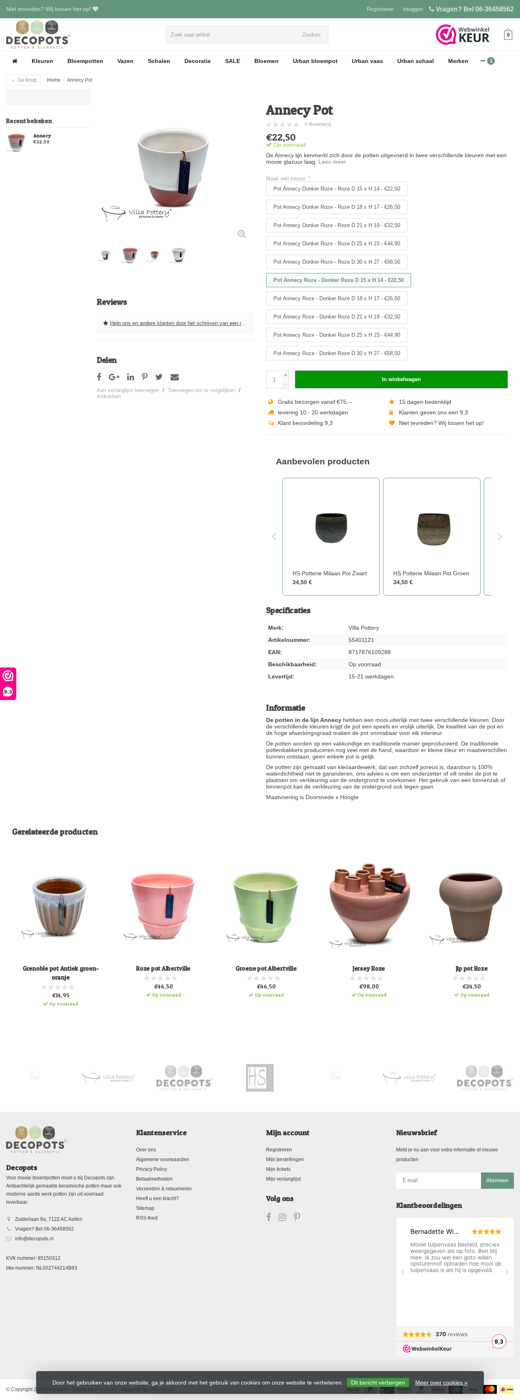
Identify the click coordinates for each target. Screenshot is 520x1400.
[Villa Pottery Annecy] (16, 142)
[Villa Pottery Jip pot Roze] (471, 906)
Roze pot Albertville (163, 968)
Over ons (146, 1150)
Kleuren (42, 61)
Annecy (42, 136)
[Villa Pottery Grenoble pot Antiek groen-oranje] (60, 906)
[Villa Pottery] (109, 1078)
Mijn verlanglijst (283, 1179)
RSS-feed (147, 1218)
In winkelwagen (401, 379)
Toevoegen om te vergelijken (201, 390)
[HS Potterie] (260, 1078)
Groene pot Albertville (266, 968)
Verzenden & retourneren (164, 1189)
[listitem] (331, 537)
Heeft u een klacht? (157, 1198)
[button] (274, 536)
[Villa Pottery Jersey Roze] (369, 906)
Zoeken (311, 35)
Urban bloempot (315, 61)
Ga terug (26, 80)
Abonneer (497, 1180)
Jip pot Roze (472, 968)
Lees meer (332, 161)
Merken (458, 61)
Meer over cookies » (441, 1382)
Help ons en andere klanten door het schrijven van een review (182, 323)
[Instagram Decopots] (286, 1219)
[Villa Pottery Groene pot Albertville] (266, 906)
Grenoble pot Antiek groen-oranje (61, 972)
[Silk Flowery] (34, 1075)
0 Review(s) (318, 124)
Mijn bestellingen (285, 1159)
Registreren (380, 9)
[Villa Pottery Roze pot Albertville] (163, 906)
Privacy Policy (151, 1169)
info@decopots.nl (34, 1239)
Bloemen (266, 61)
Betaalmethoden (154, 1179)
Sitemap (145, 1208)
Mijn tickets (278, 1169)
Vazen (125, 61)
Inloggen (413, 9)
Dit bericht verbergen (378, 1382)
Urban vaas (367, 61)
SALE (232, 61)
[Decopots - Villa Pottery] (184, 1078)
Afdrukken (109, 396)
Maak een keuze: (288, 179)
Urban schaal (415, 61)
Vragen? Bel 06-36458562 (475, 9)
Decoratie (197, 61)
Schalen (159, 61)
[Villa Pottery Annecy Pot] (175, 167)
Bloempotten (85, 61)
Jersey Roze (369, 968)
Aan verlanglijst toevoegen (128, 390)
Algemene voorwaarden (162, 1159)
